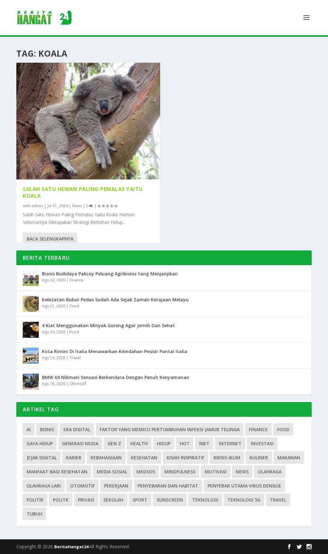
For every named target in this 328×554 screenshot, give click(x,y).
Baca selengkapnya (50, 239)
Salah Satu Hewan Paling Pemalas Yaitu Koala (83, 192)
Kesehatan (144, 458)
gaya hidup (40, 443)
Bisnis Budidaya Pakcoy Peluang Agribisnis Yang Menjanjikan (110, 274)
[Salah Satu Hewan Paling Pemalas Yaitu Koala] (88, 121)
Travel (75, 357)
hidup (163, 443)
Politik (35, 500)
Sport (140, 500)
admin (37, 206)
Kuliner (259, 458)
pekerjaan (116, 486)
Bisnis (47, 429)
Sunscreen (170, 500)
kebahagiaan (106, 458)
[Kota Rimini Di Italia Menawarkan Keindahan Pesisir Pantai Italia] (31, 356)
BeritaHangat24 (71, 547)
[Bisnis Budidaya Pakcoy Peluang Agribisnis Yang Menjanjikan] (31, 278)
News (77, 206)
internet (230, 443)
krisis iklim (227, 458)
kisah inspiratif (185, 458)
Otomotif (78, 383)
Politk (61, 500)
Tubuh (34, 514)
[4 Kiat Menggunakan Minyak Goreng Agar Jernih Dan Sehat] (31, 330)
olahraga (270, 472)
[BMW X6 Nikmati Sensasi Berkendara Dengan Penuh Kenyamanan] (31, 382)
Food (74, 306)
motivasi (215, 472)
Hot (185, 443)
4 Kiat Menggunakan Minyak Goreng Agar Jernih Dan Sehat (108, 325)
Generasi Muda (80, 443)
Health (139, 443)
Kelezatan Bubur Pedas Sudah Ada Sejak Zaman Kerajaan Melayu (115, 300)
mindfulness (179, 472)
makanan (288, 458)
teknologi (205, 500)
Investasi (262, 443)
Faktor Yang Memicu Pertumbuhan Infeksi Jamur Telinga (170, 429)
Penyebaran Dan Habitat (168, 486)
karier (73, 458)
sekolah (113, 500)
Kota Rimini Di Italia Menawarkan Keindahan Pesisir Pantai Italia (114, 351)
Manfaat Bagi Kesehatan (57, 472)
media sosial (112, 472)
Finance (76, 280)
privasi (86, 500)
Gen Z (114, 443)
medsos (145, 472)
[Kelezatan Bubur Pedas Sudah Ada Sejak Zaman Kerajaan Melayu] (31, 304)
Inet (204, 443)
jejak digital (42, 458)
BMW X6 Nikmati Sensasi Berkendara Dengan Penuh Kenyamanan (115, 377)
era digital (76, 429)
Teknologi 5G (243, 500)
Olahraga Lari (44, 486)
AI (29, 429)
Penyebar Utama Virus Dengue (244, 486)
